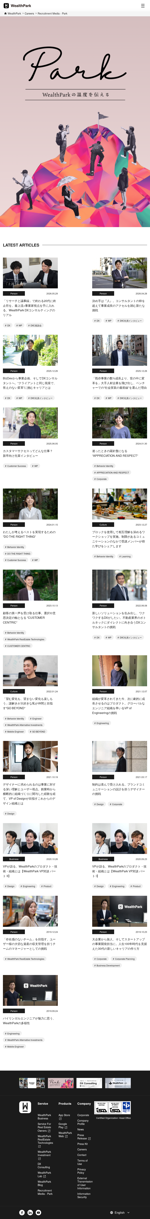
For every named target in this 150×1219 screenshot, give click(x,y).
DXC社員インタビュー (130, 320)
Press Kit (82, 1144)
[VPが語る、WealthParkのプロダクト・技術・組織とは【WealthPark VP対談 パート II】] (30, 838)
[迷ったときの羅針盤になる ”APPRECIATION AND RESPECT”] (119, 422)
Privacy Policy (81, 1170)
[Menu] (143, 5)
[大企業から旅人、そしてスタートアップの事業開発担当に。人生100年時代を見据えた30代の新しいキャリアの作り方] (119, 911)
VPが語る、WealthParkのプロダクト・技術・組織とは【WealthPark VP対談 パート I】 (119, 871)
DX (8, 325)
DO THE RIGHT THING (18, 553)
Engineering (102, 723)
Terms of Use (82, 1162)
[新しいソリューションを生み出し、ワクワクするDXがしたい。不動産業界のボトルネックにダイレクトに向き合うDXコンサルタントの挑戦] (119, 585)
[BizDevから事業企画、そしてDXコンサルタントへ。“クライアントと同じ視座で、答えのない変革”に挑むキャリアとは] (30, 350)
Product (47, 886)
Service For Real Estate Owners (44, 1127)
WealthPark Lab (44, 1174)
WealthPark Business (44, 1116)
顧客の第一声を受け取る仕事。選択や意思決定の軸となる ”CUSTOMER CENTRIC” (29, 617)
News (80, 1129)
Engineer (37, 718)
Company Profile (83, 1122)
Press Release (84, 1136)
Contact (81, 1155)
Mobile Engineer (15, 731)
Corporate (101, 478)
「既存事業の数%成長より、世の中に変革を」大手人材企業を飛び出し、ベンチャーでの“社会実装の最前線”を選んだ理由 (119, 383)
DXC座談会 (36, 325)
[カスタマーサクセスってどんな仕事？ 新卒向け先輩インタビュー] (30, 422)
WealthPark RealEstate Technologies (25, 639)
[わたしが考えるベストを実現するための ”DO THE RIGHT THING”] (30, 504)
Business (13, 859)
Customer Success (16, 465)
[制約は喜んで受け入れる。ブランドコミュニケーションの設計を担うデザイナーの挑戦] (119, 756)
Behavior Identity (104, 465)
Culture (103, 524)
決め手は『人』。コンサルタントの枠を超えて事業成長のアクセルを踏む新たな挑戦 (118, 305)
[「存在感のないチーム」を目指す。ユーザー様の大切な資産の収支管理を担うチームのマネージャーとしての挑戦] (30, 911)
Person (14, 293)
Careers (82, 1149)
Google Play (63, 1125)
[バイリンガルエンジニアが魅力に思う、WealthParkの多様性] (30, 990)
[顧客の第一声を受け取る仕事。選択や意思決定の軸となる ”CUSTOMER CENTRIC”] (30, 585)
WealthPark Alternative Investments (24, 724)
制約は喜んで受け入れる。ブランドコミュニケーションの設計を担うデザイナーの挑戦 (118, 789)
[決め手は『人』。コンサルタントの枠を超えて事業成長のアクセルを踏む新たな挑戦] (119, 273)
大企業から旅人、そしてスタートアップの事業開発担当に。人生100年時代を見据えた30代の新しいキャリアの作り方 (119, 944)
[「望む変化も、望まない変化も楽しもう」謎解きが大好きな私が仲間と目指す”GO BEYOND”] (30, 670)
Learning (126, 556)
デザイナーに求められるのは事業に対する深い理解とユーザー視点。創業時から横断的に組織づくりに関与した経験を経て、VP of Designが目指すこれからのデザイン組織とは (29, 793)
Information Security (84, 1195)
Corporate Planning (125, 958)
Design (10, 813)
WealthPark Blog (44, 1183)
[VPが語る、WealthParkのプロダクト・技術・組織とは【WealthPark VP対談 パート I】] (119, 838)
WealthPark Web (65, 1134)
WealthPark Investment (44, 1155)
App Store (64, 1116)
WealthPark (14, 13)
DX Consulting (44, 1165)
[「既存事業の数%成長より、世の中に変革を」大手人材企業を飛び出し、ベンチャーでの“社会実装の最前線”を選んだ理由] (119, 350)
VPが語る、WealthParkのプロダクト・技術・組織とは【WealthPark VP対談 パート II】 (30, 871)
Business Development (108, 965)
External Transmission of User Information (85, 1183)
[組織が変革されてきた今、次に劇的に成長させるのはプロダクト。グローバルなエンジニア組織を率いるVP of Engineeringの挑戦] (119, 670)
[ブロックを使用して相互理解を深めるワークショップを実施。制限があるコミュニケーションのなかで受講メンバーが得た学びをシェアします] (119, 504)
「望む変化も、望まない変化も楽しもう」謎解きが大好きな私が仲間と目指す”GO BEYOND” (28, 703)
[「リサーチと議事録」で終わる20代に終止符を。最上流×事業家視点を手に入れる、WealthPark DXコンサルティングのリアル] (30, 273)
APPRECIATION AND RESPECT (112, 472)
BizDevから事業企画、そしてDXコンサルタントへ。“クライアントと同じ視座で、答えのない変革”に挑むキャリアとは (30, 383)
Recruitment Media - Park (52, 13)
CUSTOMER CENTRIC (18, 645)
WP (20, 325)
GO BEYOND (38, 731)
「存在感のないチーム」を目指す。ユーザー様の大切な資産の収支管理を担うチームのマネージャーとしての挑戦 (29, 944)
